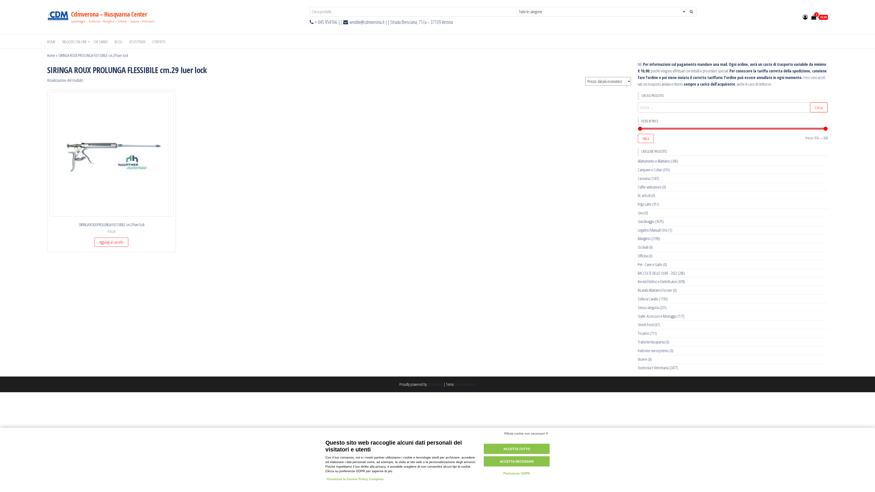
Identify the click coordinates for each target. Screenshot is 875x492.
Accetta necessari (517, 461)
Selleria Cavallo (648, 299)
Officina (643, 256)
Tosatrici (643, 333)
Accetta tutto (516, 449)
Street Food (646, 324)
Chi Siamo (101, 41)
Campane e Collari (650, 169)
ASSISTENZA (137, 41)
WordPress (435, 384)
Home (51, 41)
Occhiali (643, 247)
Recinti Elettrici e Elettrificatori (657, 281)
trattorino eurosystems (653, 350)
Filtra (646, 138)
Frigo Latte (644, 204)
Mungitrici (644, 238)
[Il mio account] (805, 16)
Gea (640, 212)
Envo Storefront (465, 384)
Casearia (644, 178)
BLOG (118, 41)
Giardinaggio (646, 221)
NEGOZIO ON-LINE (74, 41)
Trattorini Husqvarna (651, 342)
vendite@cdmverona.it (367, 22)
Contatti (158, 41)
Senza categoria (648, 307)
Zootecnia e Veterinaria (653, 367)
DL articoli (644, 195)
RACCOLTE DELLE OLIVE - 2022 (657, 273)
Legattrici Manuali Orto (653, 230)
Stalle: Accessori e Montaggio (657, 316)
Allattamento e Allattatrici (654, 161)
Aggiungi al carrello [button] (111, 242)
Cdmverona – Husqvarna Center (109, 14)
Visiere (642, 359)
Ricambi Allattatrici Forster (655, 290)
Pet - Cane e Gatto (650, 264)
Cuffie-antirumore (649, 187)
